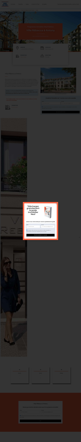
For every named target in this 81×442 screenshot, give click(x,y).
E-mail (42, 224)
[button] (56, 203)
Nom (27, 224)
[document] (40, 221)
